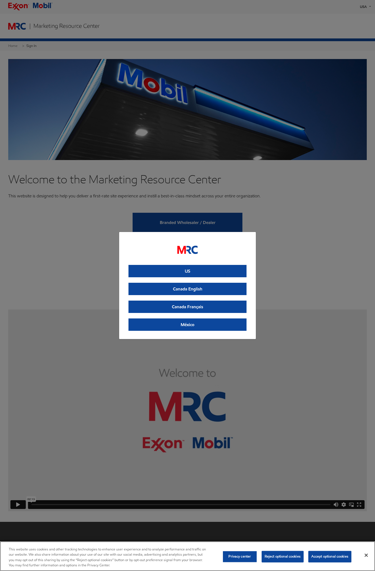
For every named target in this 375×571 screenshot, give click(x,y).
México (187, 325)
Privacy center (239, 556)
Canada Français (187, 307)
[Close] (366, 555)
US (187, 271)
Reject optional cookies (283, 556)
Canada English (187, 289)
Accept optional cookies (329, 556)
